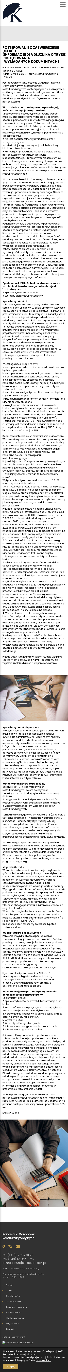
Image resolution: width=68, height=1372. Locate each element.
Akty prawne (12, 1323)
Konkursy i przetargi (16, 1307)
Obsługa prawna (15, 1318)
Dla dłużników (13, 1296)
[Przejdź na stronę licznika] (18, 1342)
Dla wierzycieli (13, 1301)
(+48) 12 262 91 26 (20, 1255)
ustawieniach (43, 1360)
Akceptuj (10, 1366)
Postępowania (13, 1312)
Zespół (9, 1285)
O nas (9, 1290)
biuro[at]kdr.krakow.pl (30, 1263)
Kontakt (10, 1329)
